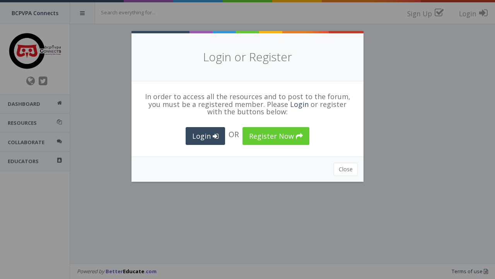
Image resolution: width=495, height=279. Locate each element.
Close (346, 169)
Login (299, 104)
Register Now (272, 136)
